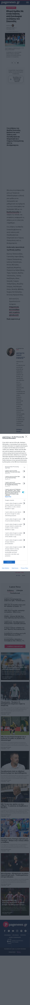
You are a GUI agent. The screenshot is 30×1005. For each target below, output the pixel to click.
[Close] (26, 437)
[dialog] (15, 502)
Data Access (15, 568)
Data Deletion (5, 568)
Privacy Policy (24, 568)
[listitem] (15, 467)
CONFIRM (9, 562)
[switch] (23, 471)
